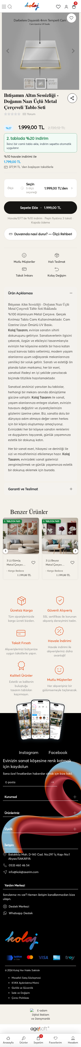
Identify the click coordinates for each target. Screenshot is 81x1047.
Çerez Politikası (20, 997)
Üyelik (8, 829)
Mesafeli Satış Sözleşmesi (26, 977)
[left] (5, 551)
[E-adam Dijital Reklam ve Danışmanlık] (40, 1015)
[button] (8, 51)
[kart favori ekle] (33, 563)
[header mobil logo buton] (31, 6)
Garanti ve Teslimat (23, 489)
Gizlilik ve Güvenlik (22, 987)
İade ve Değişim (21, 992)
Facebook (57, 752)
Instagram (28, 752)
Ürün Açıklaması (20, 293)
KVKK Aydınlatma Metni (25, 982)
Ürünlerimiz (12, 813)
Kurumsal (11, 797)
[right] (75, 551)
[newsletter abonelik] (52, 782)
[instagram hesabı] (40, 732)
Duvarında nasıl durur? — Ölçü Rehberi (43, 234)
